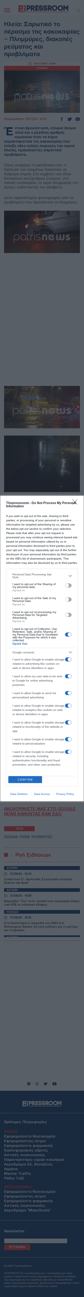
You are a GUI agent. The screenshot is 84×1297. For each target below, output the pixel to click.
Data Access (42, 794)
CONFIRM (25, 779)
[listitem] (42, 576)
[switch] (68, 585)
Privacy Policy (65, 794)
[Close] (76, 503)
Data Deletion (19, 794)
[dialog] (42, 648)
